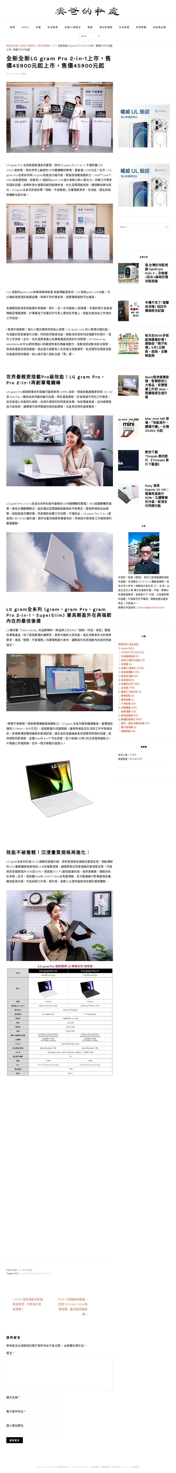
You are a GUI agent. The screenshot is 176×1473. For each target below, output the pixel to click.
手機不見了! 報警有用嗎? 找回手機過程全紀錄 (157, 307)
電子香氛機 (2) (128, 727)
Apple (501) (127, 648)
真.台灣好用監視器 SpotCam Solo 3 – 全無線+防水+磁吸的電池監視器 (156, 273)
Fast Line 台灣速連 (130, 1467)
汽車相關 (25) (128, 703)
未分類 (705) (128, 687)
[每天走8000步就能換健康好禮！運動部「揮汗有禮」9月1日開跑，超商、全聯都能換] (128, 344)
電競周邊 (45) (128, 731)
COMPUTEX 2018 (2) (132, 652)
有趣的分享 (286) (130, 683)
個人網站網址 (14, 1425)
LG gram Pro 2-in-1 (42, 1273)
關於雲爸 (95, 1467)
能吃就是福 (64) (129, 715)
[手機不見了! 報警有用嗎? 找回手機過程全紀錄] (128, 311)
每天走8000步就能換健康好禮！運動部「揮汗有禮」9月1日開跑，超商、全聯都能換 (157, 345)
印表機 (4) (126, 664)
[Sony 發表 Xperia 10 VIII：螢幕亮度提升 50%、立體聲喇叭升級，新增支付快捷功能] (128, 494)
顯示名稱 (13, 1397)
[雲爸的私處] (88, 17)
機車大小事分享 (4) (131, 691)
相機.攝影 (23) (128, 711)
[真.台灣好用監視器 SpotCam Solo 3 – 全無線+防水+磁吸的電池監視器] (128, 274)
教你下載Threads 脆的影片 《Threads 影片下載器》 (157, 458)
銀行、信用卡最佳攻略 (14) (135, 723)
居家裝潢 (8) (127, 679)
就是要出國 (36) (129, 676)
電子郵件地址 (15, 1411)
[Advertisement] (59, 1120)
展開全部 (122, 644)
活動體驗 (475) (129, 707)
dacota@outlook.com (151, 607)
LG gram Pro (26, 1273)
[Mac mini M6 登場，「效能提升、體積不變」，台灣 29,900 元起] (128, 427)
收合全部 (134, 644)
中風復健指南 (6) (130, 656)
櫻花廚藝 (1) (127, 699)
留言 (10, 1353)
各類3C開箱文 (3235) (132, 668)
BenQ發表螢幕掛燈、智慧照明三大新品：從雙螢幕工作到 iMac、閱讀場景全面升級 (157, 387)
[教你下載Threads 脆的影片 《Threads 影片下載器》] (128, 461)
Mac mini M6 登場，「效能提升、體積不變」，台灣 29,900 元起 (157, 425)
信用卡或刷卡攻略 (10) (133, 660)
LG (19, 1270)
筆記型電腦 (27, 1270)
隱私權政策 (105, 1467)
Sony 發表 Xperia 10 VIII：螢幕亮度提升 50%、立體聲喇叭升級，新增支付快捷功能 (157, 496)
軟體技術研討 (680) (131, 719)
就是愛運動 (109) (130, 672)
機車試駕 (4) (127, 695)
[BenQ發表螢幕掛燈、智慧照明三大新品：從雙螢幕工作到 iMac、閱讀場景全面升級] (128, 386)
